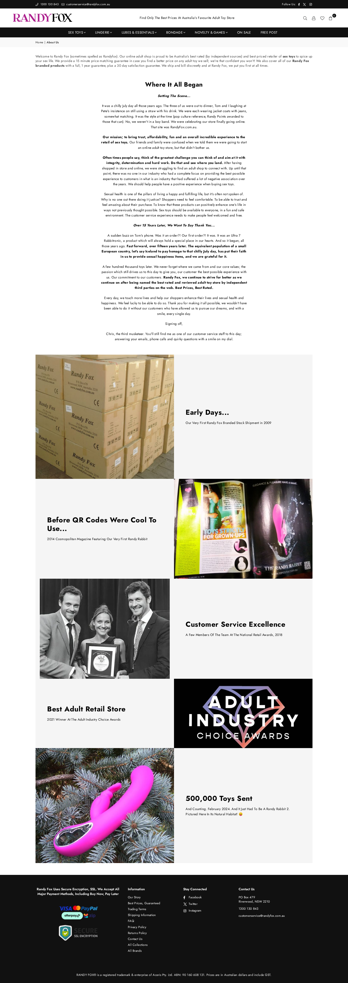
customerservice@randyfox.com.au (87, 4)
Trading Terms (137, 909)
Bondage (174, 32)
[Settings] (313, 18)
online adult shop (138, 56)
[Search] (305, 18)
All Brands (135, 950)
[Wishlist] (322, 18)
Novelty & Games (210, 32)
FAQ (131, 921)
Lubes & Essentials (138, 32)
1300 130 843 (49, 4)
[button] (330, 18)
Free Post (269, 32)
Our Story (134, 897)
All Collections (137, 945)
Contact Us (135, 939)
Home (39, 42)
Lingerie (102, 32)
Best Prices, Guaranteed (144, 903)
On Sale (244, 32)
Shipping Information (142, 915)
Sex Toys (75, 32)
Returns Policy (137, 933)
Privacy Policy (137, 927)
